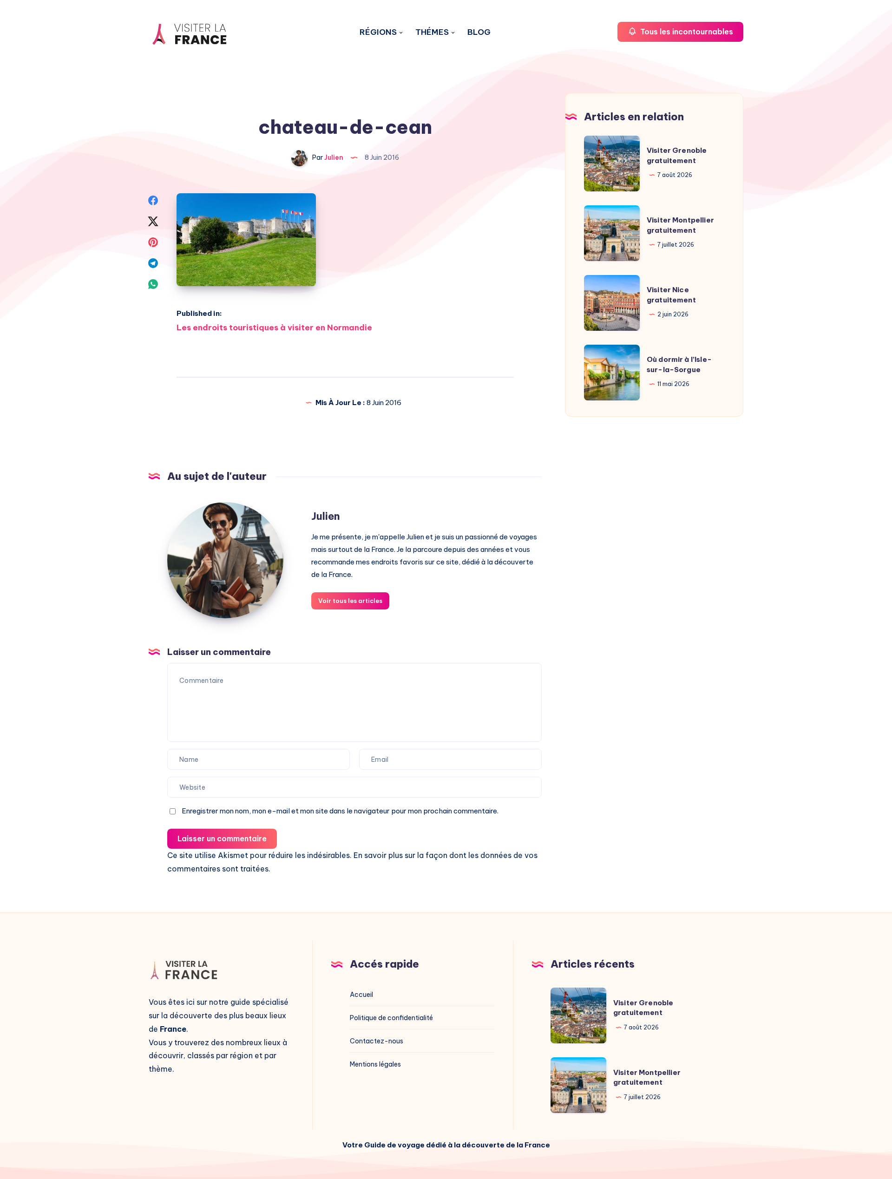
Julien (325, 516)
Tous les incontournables (685, 31)
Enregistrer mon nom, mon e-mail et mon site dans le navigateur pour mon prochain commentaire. (340, 810)
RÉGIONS (378, 32)
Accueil (361, 994)
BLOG (479, 32)
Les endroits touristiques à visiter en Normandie (274, 327)
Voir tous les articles (350, 600)
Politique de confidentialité (391, 1018)
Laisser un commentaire (222, 838)
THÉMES (432, 32)
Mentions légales (375, 1064)
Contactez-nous (376, 1041)
